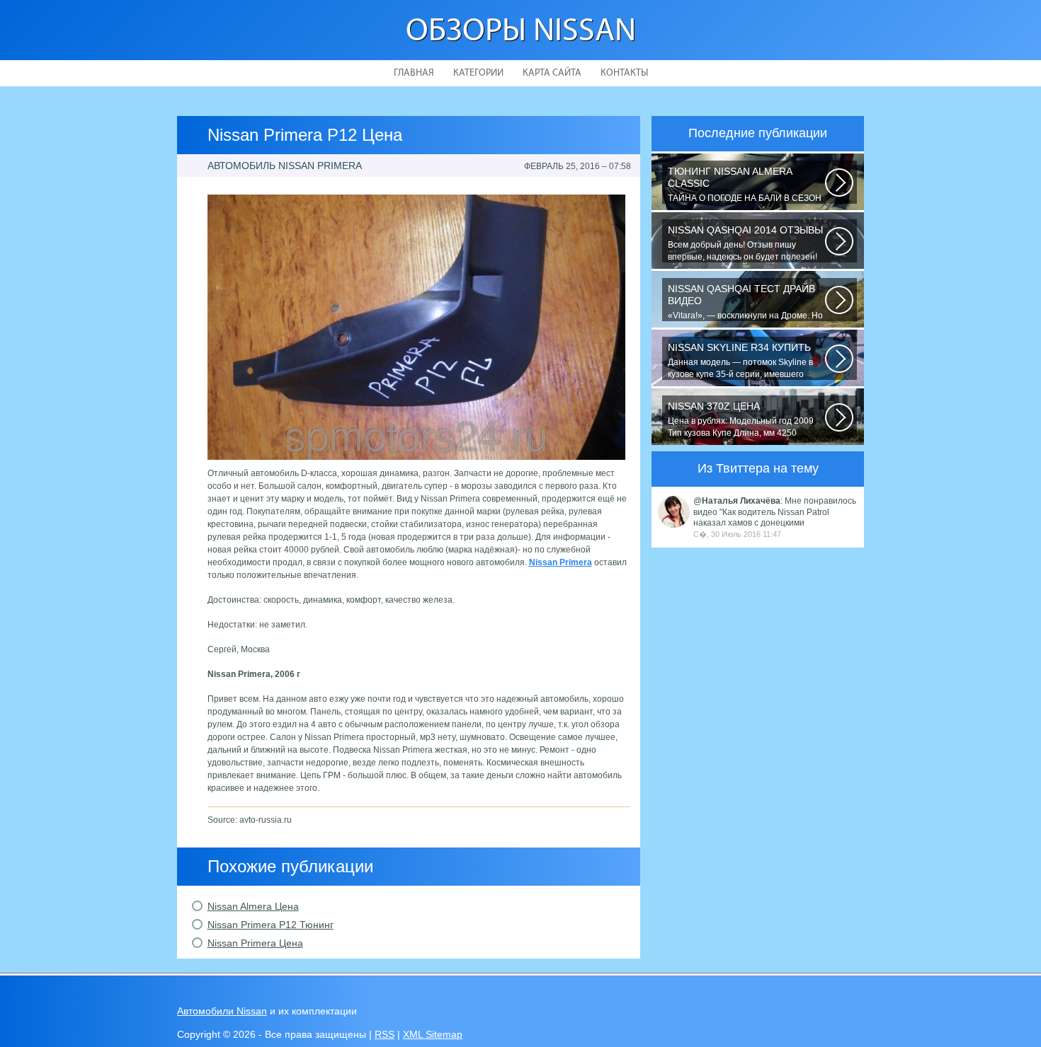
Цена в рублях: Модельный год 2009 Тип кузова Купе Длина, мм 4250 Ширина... (741, 419)
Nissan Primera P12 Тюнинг (270, 924)
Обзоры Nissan (521, 32)
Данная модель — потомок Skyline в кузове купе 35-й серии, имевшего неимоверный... (740, 361)
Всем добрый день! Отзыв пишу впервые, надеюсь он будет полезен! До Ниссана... (745, 243)
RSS (384, 1034)
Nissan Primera (560, 562)
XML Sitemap (432, 1034)
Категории (478, 73)
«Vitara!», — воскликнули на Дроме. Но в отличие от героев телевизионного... (745, 302)
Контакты (624, 73)
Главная (414, 73)
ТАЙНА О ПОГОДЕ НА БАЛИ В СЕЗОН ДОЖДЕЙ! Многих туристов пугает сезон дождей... (744, 185)
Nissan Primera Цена (255, 943)
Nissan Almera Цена (253, 906)
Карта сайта (552, 73)
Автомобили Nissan (222, 1011)
